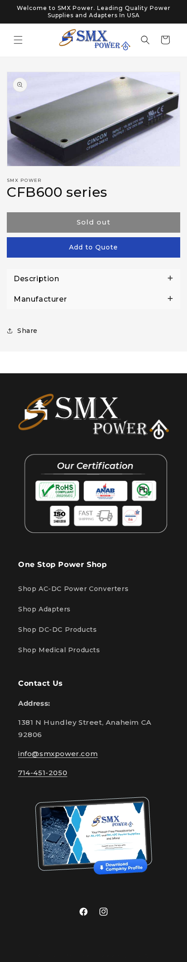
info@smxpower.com (58, 753)
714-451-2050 (42, 772)
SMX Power (76, 955)
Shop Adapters (44, 609)
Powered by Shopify (122, 955)
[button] (18, 40)
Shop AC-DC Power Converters (73, 589)
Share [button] (27, 331)
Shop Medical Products (59, 650)
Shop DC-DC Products (57, 629)
